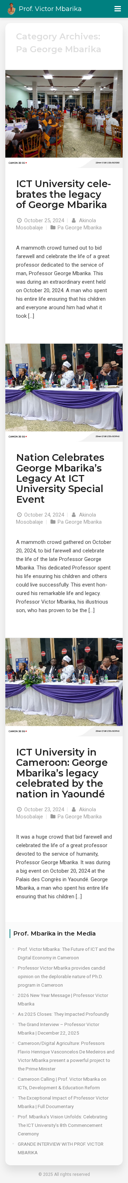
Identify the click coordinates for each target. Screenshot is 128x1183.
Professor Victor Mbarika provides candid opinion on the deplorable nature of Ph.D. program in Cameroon (61, 976)
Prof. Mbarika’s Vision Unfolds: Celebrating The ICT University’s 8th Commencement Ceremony (62, 1125)
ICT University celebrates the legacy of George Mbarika (63, 194)
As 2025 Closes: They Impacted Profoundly (63, 1014)
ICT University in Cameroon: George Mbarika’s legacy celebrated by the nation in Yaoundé (62, 773)
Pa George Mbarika (80, 227)
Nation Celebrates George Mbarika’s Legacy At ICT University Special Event (60, 478)
